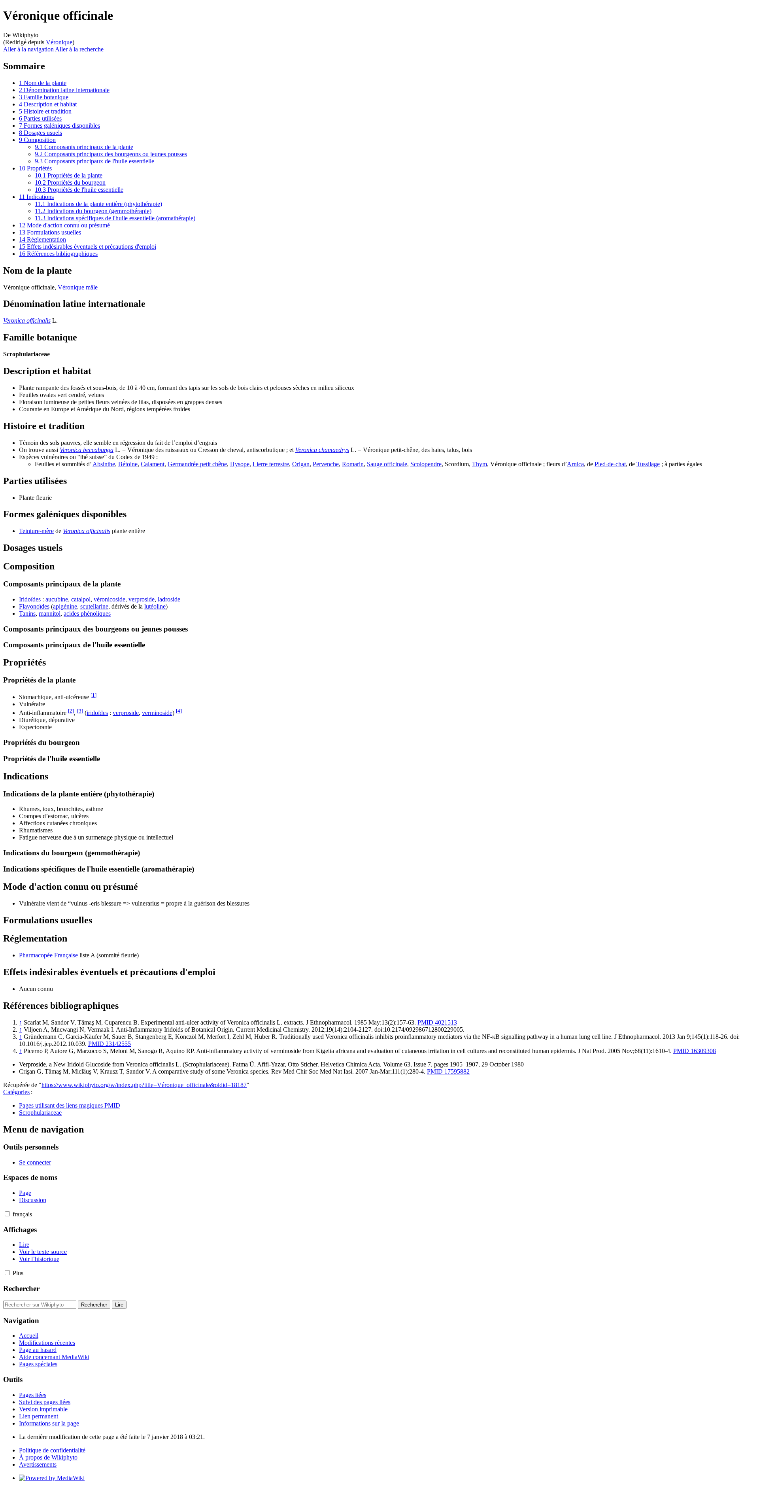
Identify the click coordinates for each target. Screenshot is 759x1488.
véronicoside (109, 599)
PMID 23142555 (109, 1043)
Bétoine (128, 464)
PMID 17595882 (448, 1071)
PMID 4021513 (437, 1022)
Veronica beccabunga (86, 449)
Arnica (575, 464)
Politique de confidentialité (52, 1450)
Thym (479, 464)
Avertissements (38, 1464)
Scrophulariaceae (40, 1112)
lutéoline (155, 606)
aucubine (56, 599)
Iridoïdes (30, 599)
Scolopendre (426, 464)
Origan (301, 464)
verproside (141, 599)
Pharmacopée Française (48, 955)
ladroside (169, 599)
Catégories (16, 1092)
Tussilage (648, 464)
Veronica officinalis (27, 320)
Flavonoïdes (34, 606)
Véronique (59, 42)
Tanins (27, 613)
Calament (152, 464)
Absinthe (104, 464)
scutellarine (94, 606)
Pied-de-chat (610, 464)
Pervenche (326, 464)
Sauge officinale (387, 464)
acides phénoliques (87, 613)
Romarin (353, 464)
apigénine (65, 606)
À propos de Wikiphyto (48, 1457)
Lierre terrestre (271, 464)
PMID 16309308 (694, 1050)
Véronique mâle (78, 287)
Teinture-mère (36, 531)
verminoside (157, 712)
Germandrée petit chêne (197, 464)
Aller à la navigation (28, 49)
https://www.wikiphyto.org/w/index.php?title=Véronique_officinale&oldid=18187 (144, 1084)
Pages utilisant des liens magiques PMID (69, 1105)
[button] (7, 1213)
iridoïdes (97, 712)
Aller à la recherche (79, 49)
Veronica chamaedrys (322, 449)
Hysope (239, 464)
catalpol (81, 599)
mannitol (49, 613)
